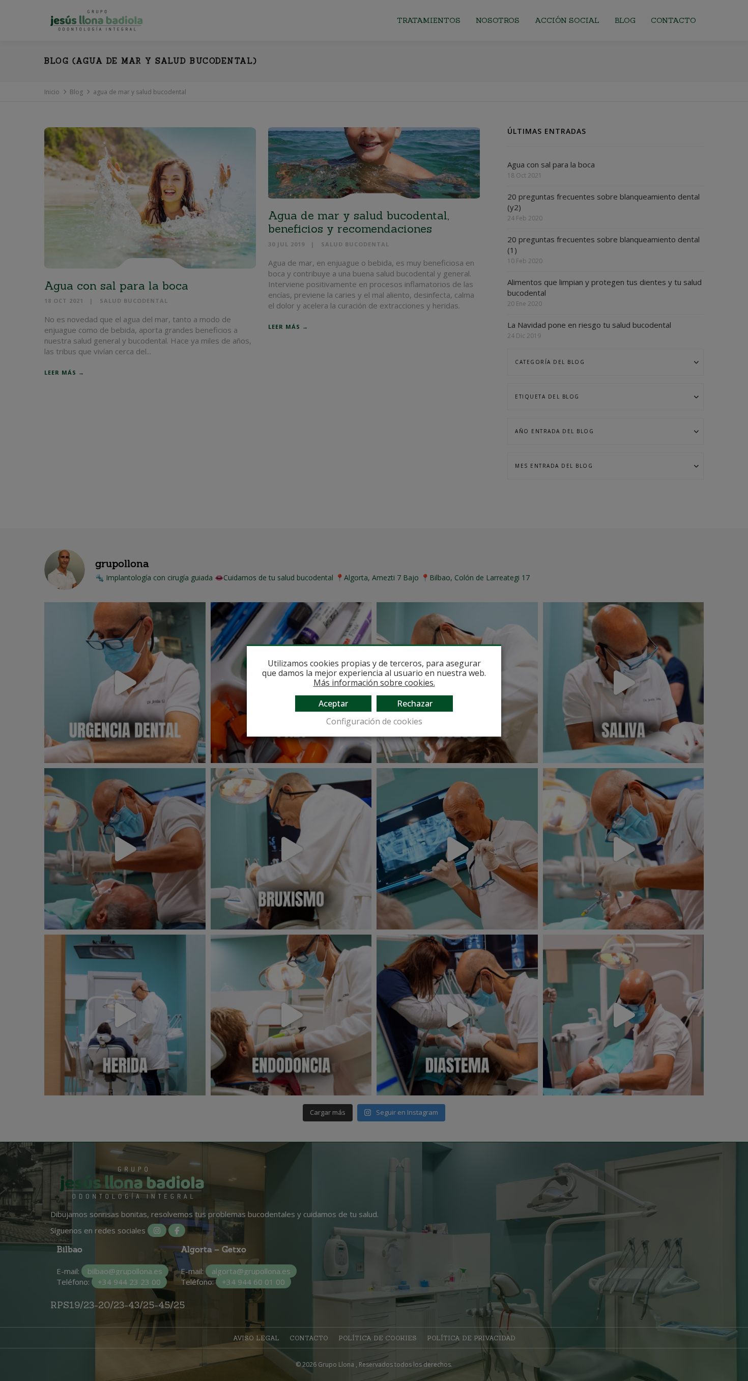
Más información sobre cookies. (374, 682)
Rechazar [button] (415, 703)
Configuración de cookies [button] (374, 721)
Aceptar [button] (333, 703)
